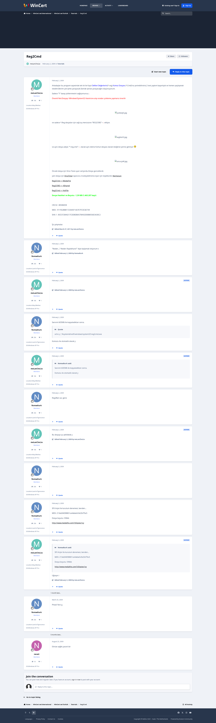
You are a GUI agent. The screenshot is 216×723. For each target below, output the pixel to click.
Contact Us (51, 719)
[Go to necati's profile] (36, 645)
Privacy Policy (40, 719)
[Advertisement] (108, 32)
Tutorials (60, 64)
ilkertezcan (117, 176)
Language (28, 719)
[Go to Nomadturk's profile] (36, 248)
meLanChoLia (35, 64)
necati (36, 654)
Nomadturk (37, 256)
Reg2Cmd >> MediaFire (61, 181)
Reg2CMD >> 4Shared (61, 186)
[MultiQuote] (53, 235)
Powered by (181, 719)
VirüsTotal (68, 176)
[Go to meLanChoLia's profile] (27, 64)
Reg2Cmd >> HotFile (60, 190)
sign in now (76, 680)
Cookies (60, 719)
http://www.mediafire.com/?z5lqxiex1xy (68, 523)
